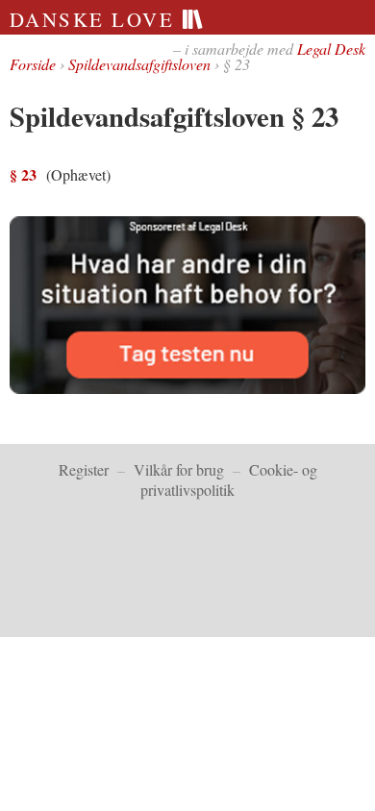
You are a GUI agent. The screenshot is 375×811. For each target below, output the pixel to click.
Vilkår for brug (179, 469)
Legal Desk (331, 48)
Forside (33, 64)
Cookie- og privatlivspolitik (228, 479)
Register (84, 469)
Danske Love (96, 19)
